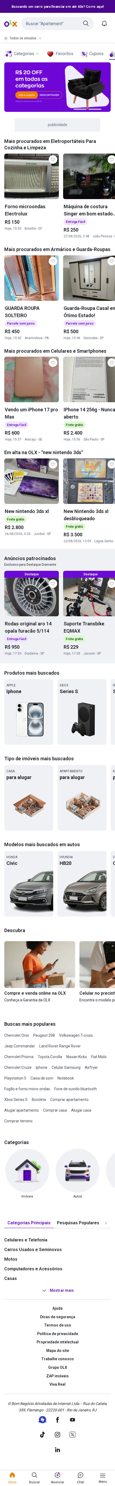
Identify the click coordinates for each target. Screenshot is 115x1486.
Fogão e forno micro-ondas (27, 1089)
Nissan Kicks (76, 1057)
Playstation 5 (15, 1078)
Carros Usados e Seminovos (33, 1249)
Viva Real (57, 1384)
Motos (10, 1259)
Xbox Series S (16, 1099)
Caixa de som (41, 1078)
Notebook (65, 1078)
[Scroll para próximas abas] (106, 1223)
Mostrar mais (62, 1290)
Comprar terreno (18, 1121)
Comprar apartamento (69, 1099)
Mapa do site (57, 1350)
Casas (10, 1278)
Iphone (41, 1067)
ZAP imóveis (57, 1376)
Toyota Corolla (50, 1057)
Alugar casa (81, 1110)
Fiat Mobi (98, 1057)
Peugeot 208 (44, 1035)
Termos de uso (57, 1325)
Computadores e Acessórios (33, 1268)
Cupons (96, 53)
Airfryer (91, 1067)
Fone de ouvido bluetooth (75, 1089)
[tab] (29, 1223)
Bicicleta (39, 1099)
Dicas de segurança (57, 1317)
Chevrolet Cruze (18, 1067)
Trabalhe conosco (57, 1359)
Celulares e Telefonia (25, 1239)
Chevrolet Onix (16, 1035)
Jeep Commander (19, 1046)
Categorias (24, 53)
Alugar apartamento (21, 1110)
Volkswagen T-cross (76, 1035)
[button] (57, 23)
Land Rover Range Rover (60, 1046)
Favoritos (64, 53)
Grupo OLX (57, 1367)
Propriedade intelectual (58, 1342)
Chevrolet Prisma (18, 1057)
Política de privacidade (57, 1334)
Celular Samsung (66, 1067)
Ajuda (57, 1308)
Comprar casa (55, 1110)
